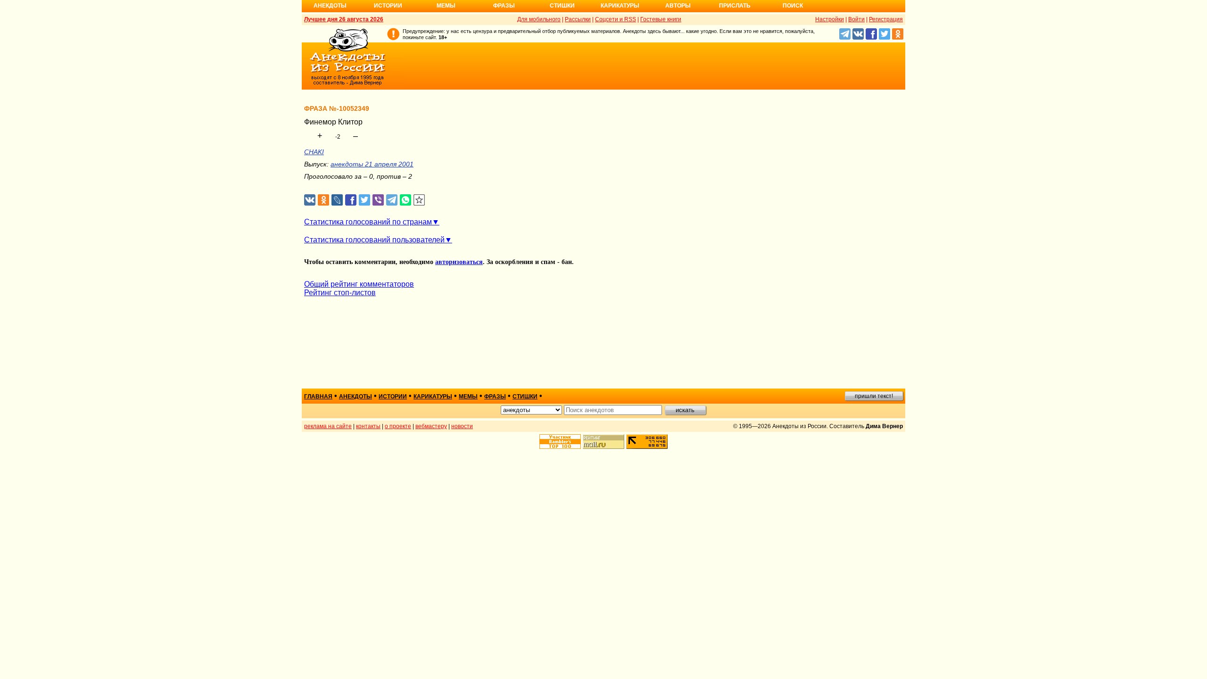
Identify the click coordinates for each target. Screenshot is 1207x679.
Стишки (562, 5)
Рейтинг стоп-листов (340, 293)
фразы (495, 396)
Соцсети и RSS (615, 19)
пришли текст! (874, 396)
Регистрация (886, 19)
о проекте (398, 426)
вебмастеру (431, 426)
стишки (525, 396)
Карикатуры (620, 5)
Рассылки (578, 19)
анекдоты (355, 396)
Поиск (793, 5)
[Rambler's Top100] (560, 441)
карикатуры (432, 396)
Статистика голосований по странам (368, 222)
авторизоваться (459, 261)
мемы (468, 396)
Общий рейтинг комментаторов (359, 284)
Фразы (504, 5)
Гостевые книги (660, 19)
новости (462, 426)
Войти (856, 19)
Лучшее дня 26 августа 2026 (343, 19)
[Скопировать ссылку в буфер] (419, 200)
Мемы (446, 5)
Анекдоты (330, 5)
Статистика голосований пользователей (374, 240)
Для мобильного (539, 19)
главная (318, 396)
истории (393, 396)
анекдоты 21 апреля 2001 (372, 164)
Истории (388, 5)
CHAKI (314, 152)
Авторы (678, 5)
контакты (368, 426)
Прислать (735, 5)
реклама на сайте (328, 426)
